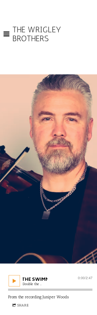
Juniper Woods (56, 297)
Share (23, 305)
